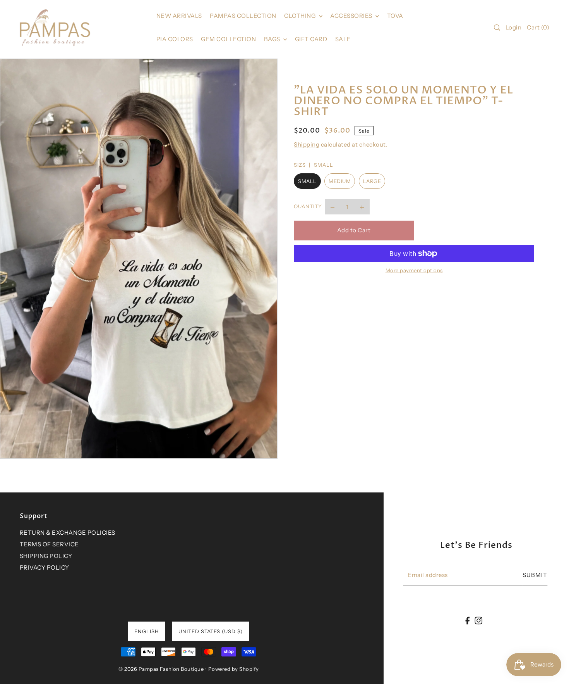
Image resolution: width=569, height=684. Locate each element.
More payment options (414, 270)
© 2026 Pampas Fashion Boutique (161, 669)
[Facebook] (468, 620)
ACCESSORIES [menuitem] (352, 15)
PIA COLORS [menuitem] (174, 39)
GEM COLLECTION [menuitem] (228, 39)
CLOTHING (300, 15)
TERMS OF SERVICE (49, 544)
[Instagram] (478, 620)
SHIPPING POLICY (46, 556)
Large (372, 181)
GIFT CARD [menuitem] (311, 39)
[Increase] (362, 207)
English (146, 631)
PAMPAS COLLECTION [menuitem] (243, 15)
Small (307, 181)
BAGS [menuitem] (273, 39)
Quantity (308, 207)
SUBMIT (535, 575)
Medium (340, 181)
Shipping (306, 144)
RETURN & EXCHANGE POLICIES (67, 532)
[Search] (497, 27)
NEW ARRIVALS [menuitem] (179, 15)
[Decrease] (332, 207)
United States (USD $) (210, 631)
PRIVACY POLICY (44, 567)
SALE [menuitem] (343, 39)
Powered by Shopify (233, 669)
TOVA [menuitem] (395, 15)
